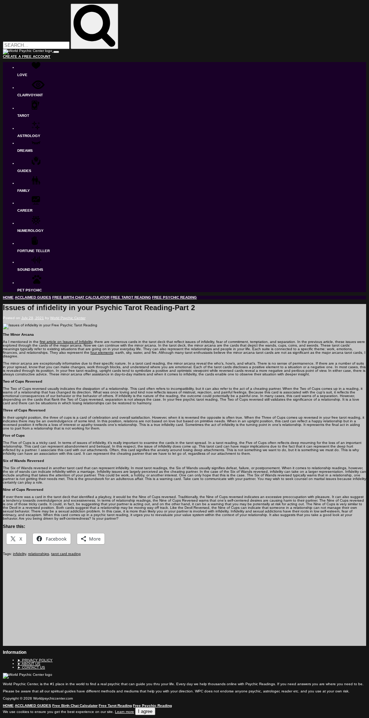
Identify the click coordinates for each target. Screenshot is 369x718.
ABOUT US (28, 664)
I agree (145, 711)
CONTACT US (31, 667)
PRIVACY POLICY (35, 660)
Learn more (124, 712)
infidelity (19, 554)
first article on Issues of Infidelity (66, 342)
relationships (38, 554)
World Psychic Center (67, 318)
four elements (101, 352)
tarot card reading (66, 554)
